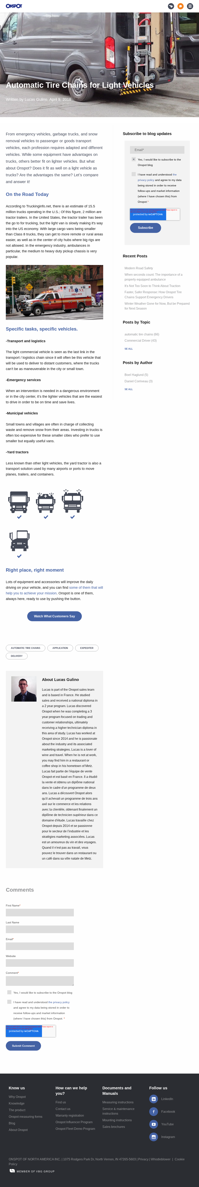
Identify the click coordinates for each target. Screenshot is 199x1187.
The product (17, 1110)
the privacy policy (59, 1002)
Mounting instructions (117, 1120)
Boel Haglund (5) (136, 374)
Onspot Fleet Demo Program (75, 1128)
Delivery (17, 656)
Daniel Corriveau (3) (139, 381)
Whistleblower (160, 1159)
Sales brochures (113, 1126)
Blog (12, 1123)
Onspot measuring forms (25, 1116)
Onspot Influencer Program (74, 1122)
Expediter (86, 648)
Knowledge (16, 1103)
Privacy (143, 1159)
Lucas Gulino (36, 99)
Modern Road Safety (139, 268)
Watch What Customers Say (54, 616)
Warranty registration (70, 1115)
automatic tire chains (25, 648)
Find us (61, 1102)
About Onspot (18, 1130)
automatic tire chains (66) (142, 334)
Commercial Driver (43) (141, 340)
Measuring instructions (118, 1102)
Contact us (63, 1109)
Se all (129, 348)
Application (60, 648)
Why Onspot (17, 1096)
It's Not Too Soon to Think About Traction (152, 286)
